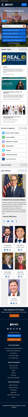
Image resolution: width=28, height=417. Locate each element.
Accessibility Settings (14, 335)
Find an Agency (13, 353)
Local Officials (21, 170)
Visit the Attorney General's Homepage (14, 288)
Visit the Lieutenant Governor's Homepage (7, 234)
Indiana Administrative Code (13, 394)
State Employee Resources (13, 377)
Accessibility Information (14, 332)
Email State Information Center (13, 350)
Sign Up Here (15, 315)
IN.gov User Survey (13, 367)
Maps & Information (13, 385)
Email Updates (13, 389)
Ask (25, 4)
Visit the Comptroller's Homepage (8, 261)
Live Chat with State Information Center (13, 348)
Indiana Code (13, 392)
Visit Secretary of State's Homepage (20, 234)
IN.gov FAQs (13, 375)
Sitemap (13, 372)
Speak (18, 339)
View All (23, 164)
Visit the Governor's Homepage (14, 186)
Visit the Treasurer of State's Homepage (20, 261)
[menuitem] (9, 5)
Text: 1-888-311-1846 (13, 358)
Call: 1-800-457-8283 (13, 355)
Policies (13, 370)
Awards (13, 397)
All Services (21, 128)
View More (22, 49)
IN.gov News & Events (13, 387)
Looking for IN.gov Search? (14, 43)
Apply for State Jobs (13, 365)
